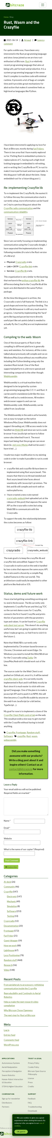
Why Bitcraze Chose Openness (18, 1010)
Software (8, 736)
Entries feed (9, 1035)
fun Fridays (38, 148)
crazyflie (21, 736)
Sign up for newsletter (11, 1099)
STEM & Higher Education (12, 1086)
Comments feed (11, 1040)
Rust (27, 61)
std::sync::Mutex (20, 445)
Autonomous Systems (11, 1063)
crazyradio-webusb (16, 498)
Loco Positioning (12, 955)
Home (6, 17)
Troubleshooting (35, 1107)
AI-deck (7, 882)
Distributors (7, 1103)
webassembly (10, 740)
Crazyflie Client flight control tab (19, 715)
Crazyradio (21, 262)
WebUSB (19, 430)
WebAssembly (10, 376)
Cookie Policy (33, 1067)
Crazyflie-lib (21, 271)
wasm (34, 736)
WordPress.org (11, 1044)
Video (6, 970)
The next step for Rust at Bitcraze (19, 1015)
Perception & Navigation (12, 1071)
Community (9, 886)
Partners (5, 1107)
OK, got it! (21, 1132)
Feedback (31, 1099)
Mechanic (11, 901)
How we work (10, 945)
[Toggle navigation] (42, 4)
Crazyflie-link (25, 266)
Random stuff (33, 732)
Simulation (12, 906)
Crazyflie (10, 732)
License (31, 1078)
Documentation (11, 925)
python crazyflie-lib (31, 280)
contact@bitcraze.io (20, 769)
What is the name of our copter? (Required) (24, 849)
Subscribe (12, 867)
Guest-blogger (11, 940)
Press (30, 1082)
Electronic (11, 896)
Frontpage (21, 732)
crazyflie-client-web (13, 679)
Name (7, 820)
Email (7, 827)
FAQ (30, 1103)
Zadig (30, 657)
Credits (31, 1086)
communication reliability (15, 212)
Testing (10, 916)
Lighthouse (9, 950)
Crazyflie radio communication (18, 208)
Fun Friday (8, 935)
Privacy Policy (33, 1063)
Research (8, 965)
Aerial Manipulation (9, 1067)
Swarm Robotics (8, 1075)
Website (8, 838)
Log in (6, 1030)
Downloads (32, 1111)
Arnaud (27, 40)
